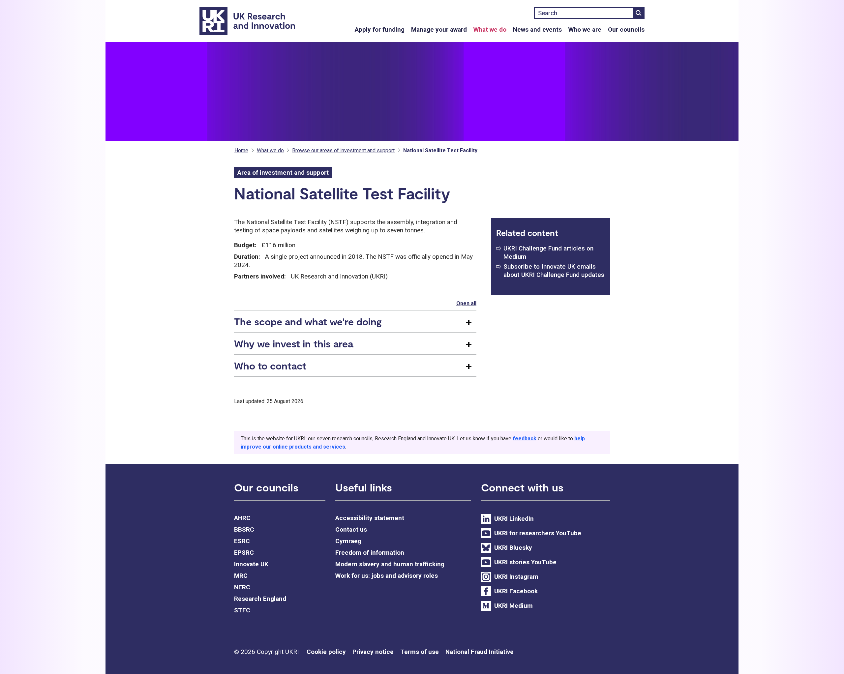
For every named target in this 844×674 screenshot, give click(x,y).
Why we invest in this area (293, 343)
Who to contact (270, 365)
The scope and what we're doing (308, 321)
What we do (489, 29)
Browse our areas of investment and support (343, 150)
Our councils (626, 29)
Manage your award (439, 29)
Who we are (584, 29)
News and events (537, 29)
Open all (466, 303)
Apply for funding (380, 29)
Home (241, 150)
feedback (524, 438)
